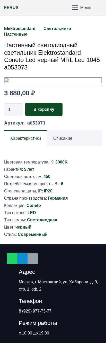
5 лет (29, 169)
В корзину (43, 109)
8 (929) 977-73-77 (35, 311)
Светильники (57, 28)
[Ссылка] (53, 81)
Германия (58, 198)
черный (23, 227)
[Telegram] (22, 258)
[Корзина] (99, 7)
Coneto (33, 205)
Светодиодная (42, 220)
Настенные (15, 34)
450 (46, 176)
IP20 (48, 191)
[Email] (33, 258)
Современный (33, 234)
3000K (61, 162)
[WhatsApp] (12, 258)
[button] (64, 7)
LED (32, 213)
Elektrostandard (20, 28)
